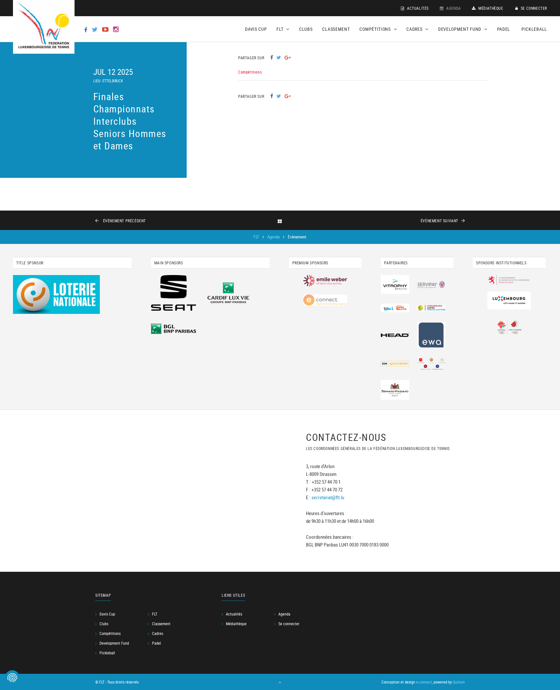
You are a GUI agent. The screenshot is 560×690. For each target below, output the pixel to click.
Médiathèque (490, 8)
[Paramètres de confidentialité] (12, 677)
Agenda (453, 8)
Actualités (417, 8)
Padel (503, 29)
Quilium (459, 681)
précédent (124, 220)
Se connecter (533, 8)
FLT (256, 237)
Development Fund (114, 643)
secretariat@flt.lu (327, 497)
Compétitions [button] (375, 29)
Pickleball (534, 29)
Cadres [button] (415, 29)
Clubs (306, 29)
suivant (439, 220)
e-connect (424, 681)
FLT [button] (280, 29)
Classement (336, 29)
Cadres (157, 633)
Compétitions (110, 633)
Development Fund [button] (460, 29)
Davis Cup (256, 29)
